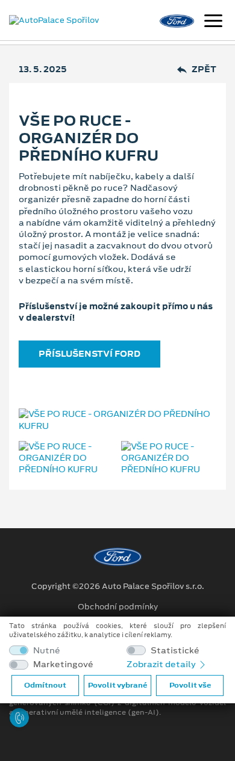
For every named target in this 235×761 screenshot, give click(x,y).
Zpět (204, 69)
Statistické (175, 650)
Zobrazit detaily (162, 664)
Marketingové (63, 664)
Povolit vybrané (117, 685)
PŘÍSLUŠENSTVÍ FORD (89, 354)
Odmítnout (45, 685)
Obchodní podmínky (118, 607)
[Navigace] (213, 22)
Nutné (46, 650)
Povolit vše (190, 685)
